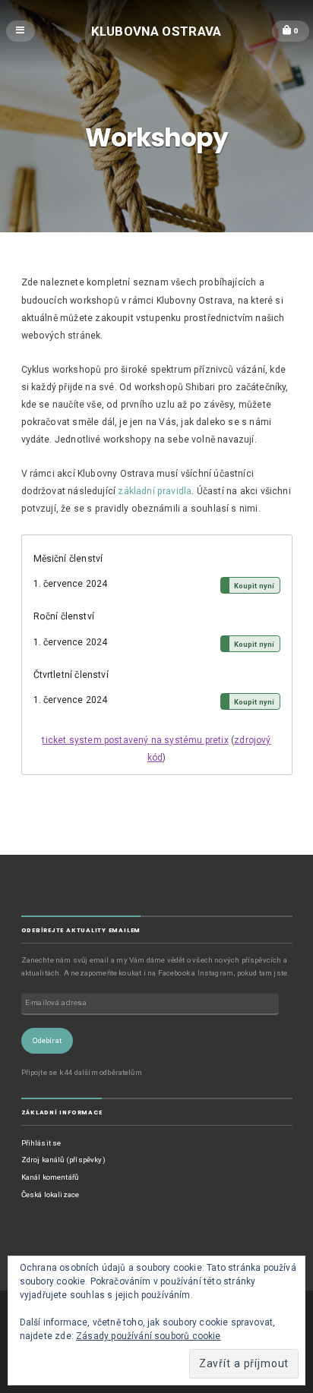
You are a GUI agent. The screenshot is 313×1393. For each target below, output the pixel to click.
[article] (156, 654)
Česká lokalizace (50, 1194)
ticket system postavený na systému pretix (135, 740)
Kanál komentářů (50, 1177)
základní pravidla (154, 491)
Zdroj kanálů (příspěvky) (63, 1159)
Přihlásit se (41, 1143)
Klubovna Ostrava (156, 30)
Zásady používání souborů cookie (148, 1336)
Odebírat (47, 1040)
